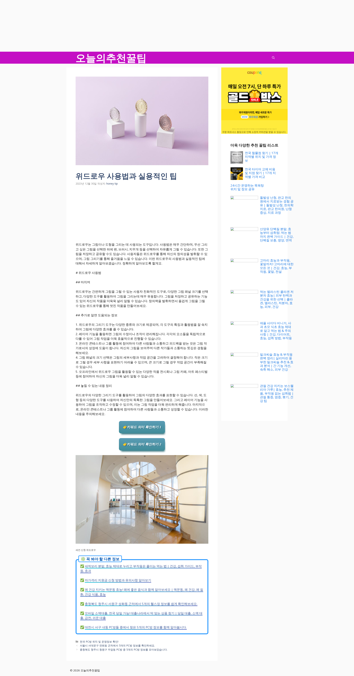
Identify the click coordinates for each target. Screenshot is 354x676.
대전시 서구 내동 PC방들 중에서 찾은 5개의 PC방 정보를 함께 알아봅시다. (136, 627)
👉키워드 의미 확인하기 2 (142, 444)
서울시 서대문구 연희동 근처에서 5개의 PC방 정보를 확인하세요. (117, 645)
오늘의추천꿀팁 (111, 58)
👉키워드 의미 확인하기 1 (142, 427)
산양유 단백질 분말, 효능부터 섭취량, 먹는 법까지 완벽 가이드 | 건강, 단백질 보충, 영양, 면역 (277, 234)
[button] (273, 58)
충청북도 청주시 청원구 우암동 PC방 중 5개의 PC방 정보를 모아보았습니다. (123, 649)
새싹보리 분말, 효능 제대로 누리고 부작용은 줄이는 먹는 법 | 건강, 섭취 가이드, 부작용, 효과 (141, 568)
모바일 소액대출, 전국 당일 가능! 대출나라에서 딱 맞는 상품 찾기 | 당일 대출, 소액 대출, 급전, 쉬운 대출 (141, 615)
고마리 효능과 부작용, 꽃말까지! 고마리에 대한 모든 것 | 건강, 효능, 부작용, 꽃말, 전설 (277, 266)
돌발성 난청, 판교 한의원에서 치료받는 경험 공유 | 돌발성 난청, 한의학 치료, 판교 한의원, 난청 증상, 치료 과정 (277, 205)
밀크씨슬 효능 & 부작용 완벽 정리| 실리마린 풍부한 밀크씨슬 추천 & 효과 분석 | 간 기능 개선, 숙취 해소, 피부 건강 (276, 362)
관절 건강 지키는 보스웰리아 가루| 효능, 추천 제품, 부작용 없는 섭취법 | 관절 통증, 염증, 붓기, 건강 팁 (277, 393)
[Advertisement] (110, 26)
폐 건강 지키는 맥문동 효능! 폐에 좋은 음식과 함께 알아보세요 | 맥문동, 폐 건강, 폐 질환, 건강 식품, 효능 (141, 591)
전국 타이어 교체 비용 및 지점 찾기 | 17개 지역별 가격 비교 (260, 173)
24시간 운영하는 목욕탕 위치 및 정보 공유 (247, 187)
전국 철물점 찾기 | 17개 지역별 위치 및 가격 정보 (261, 157)
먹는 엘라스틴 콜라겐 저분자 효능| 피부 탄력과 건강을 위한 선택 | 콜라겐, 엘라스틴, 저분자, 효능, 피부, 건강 (277, 299)
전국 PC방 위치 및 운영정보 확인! (99, 641)
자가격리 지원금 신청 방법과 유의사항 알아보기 (118, 580)
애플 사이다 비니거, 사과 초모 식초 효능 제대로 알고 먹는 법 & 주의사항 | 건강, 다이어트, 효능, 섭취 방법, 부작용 (276, 330)
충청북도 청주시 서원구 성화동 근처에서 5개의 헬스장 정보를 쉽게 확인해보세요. (141, 604)
